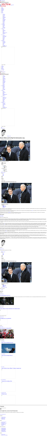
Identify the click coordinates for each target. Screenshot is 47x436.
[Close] (0, 409)
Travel (3, 37)
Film (3, 31)
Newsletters (4, 17)
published (9, 212)
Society (4, 25)
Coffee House (3, 85)
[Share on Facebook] (3, 253)
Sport (3, 38)
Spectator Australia (3, 428)
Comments (3, 172)
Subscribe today (3, 434)
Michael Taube (1, 307)
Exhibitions (4, 30)
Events (4, 21)
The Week (4, 41)
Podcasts (2, 9)
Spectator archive (3, 430)
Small (5, 165)
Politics (4, 24)
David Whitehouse (3, 379)
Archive (2, 12)
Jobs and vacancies (3, 424)
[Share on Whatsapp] (3, 175)
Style (3, 39)
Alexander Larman (3, 392)
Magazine (2, 40)
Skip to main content (2, 0)
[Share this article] (2, 176)
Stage (3, 95)
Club (2, 11)
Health (3, 101)
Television (4, 33)
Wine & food (4, 36)
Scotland (4, 89)
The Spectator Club (3, 431)
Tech (3, 77)
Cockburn (2, 66)
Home (2, 7)
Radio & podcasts (5, 32)
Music (3, 93)
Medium (6, 166)
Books (3, 43)
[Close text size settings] (2, 164)
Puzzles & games (5, 107)
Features (4, 103)
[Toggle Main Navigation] (0, 4)
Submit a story (3, 418)
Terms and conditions (3, 423)
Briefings (2, 10)
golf (32, 210)
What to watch (4, 97)
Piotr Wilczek (1, 326)
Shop (3, 23)
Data (3, 26)
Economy (4, 27)
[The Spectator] (0, 6)
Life (1, 34)
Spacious (6, 171)
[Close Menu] (0, 71)
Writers (2, 8)
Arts (3, 29)
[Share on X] (3, 174)
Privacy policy (3, 422)
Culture (4, 15)
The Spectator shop (3, 429)
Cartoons (4, 45)
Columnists (4, 42)
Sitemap (2, 425)
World (3, 87)
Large (5, 167)
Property (4, 99)
